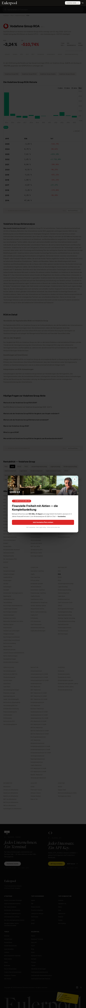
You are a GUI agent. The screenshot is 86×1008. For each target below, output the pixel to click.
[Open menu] (82, 3)
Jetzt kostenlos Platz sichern (43, 522)
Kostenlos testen (71, 3)
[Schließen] (75, 479)
